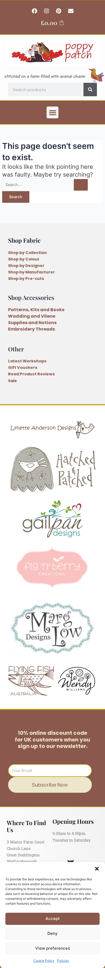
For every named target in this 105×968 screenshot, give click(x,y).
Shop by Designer (26, 265)
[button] (97, 868)
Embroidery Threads (31, 329)
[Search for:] (45, 184)
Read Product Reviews (31, 374)
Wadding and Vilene (31, 316)
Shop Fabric (24, 240)
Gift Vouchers (22, 367)
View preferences (52, 948)
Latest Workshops (27, 361)
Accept (53, 918)
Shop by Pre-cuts (26, 278)
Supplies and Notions (32, 323)
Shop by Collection (27, 252)
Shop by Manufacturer (31, 272)
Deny (52, 933)
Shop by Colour (24, 259)
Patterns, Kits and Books (36, 310)
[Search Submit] (81, 185)
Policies (63, 961)
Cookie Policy (43, 961)
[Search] (90, 89)
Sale (12, 380)
